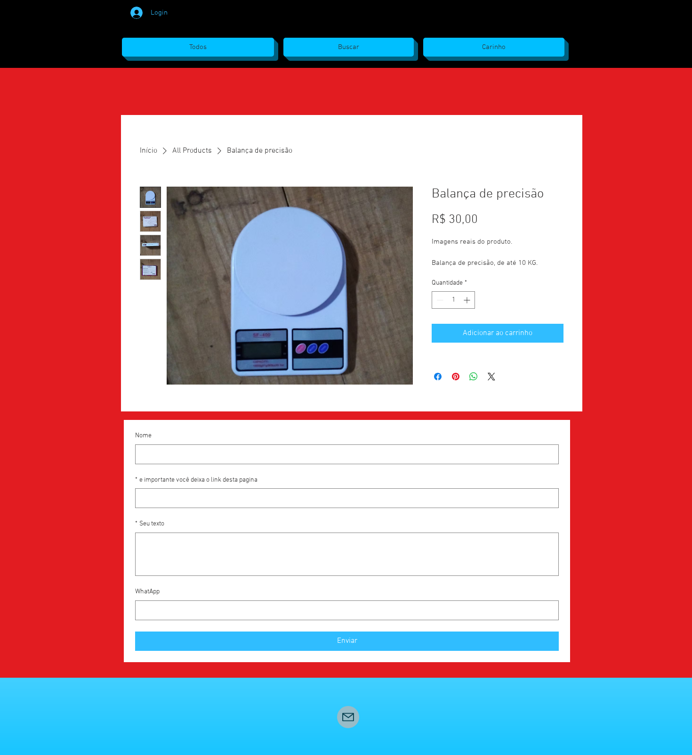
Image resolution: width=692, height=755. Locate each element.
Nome (143, 436)
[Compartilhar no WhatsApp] (473, 376)
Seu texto (149, 524)
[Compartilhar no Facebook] (437, 376)
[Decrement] (439, 300)
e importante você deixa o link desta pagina (196, 480)
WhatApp (147, 592)
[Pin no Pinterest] (455, 376)
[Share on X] (491, 376)
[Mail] (348, 717)
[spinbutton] (453, 300)
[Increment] (468, 300)
